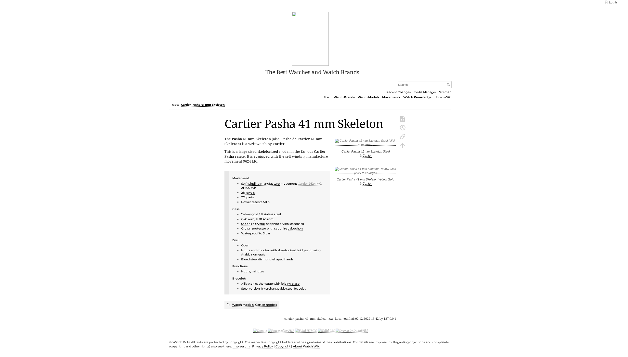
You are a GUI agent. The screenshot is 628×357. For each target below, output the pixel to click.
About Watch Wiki (306, 346)
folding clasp (290, 283)
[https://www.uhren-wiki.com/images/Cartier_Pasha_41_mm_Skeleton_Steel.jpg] (365, 144)
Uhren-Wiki (442, 97)
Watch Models (368, 97)
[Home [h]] (310, 38)
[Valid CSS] (326, 330)
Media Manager (425, 92)
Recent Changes (398, 92)
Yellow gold (249, 214)
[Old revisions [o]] (402, 127)
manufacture (270, 183)
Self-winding (250, 183)
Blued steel (249, 259)
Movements (391, 97)
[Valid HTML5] (306, 330)
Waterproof (249, 233)
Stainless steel (271, 214)
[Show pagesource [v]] (402, 118)
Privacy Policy (262, 346)
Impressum (241, 346)
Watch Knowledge (417, 97)
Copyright (282, 346)
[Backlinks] (402, 136)
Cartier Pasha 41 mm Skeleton (203, 104)
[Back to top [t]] (402, 144)
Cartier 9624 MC (309, 183)
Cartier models (266, 304)
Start (327, 97)
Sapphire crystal (253, 224)
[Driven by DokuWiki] (352, 330)
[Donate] (260, 330)
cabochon (295, 228)
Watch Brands (344, 97)
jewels (250, 192)
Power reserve (251, 202)
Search (449, 84)
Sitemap (445, 92)
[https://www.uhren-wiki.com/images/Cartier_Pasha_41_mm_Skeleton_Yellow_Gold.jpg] (365, 172)
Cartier (367, 155)
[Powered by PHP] (281, 330)
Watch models (243, 304)
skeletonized (268, 151)
